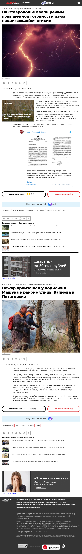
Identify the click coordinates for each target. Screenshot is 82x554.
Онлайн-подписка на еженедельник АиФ (30, 502)
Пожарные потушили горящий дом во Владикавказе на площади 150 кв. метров (37, 447)
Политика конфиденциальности (63, 505)
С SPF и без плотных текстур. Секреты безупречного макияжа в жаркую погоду (37, 246)
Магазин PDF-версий (58, 500)
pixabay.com (6, 78)
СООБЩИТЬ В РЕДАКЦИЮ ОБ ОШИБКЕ (28, 507)
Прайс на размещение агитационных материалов (33, 505)
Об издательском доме (24, 500)
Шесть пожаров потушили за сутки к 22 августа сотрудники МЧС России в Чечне (38, 454)
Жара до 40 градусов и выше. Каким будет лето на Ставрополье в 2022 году (36, 233)
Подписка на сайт (52, 502)
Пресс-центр (38, 500)
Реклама (47, 500)
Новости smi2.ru (9, 278)
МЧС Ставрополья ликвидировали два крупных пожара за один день (34, 461)
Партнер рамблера (35, 546)
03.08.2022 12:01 (7, 9)
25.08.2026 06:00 (7, 284)
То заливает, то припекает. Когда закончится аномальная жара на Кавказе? (36, 239)
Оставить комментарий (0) (64, 194)
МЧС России (6, 354)
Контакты (63, 502)
